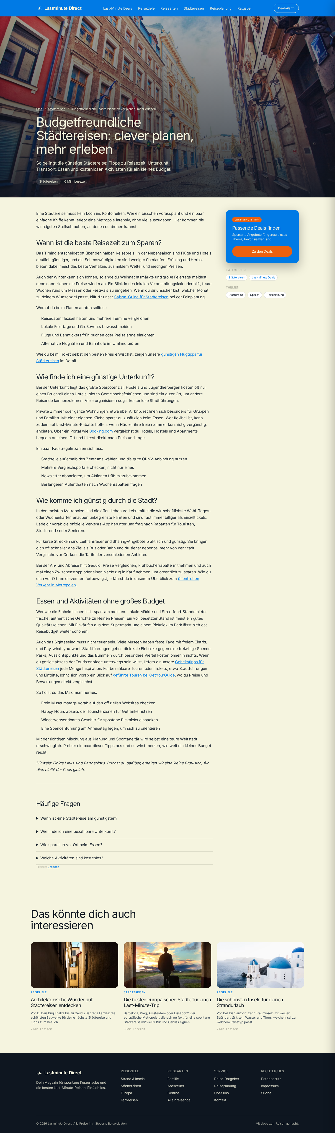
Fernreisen (129, 1100)
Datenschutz (271, 1079)
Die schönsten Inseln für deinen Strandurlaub (250, 1002)
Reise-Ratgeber (226, 1079)
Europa (126, 1093)
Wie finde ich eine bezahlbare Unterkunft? (78, 831)
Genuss (174, 1093)
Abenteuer (176, 1086)
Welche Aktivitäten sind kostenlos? (71, 858)
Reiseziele (146, 8)
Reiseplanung (221, 8)
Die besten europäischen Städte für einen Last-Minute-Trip (167, 1002)
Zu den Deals (262, 251)
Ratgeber (244, 8)
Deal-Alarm (286, 8)
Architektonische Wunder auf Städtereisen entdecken (62, 1002)
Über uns (221, 1093)
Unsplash (53, 866)
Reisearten (169, 8)
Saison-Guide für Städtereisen (141, 297)
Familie (173, 1079)
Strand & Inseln (133, 1079)
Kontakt (220, 1100)
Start (39, 109)
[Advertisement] (173, 73)
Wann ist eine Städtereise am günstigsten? (78, 818)
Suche (266, 1093)
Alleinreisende (179, 1100)
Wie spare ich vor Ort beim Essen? (71, 844)
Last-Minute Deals (117, 8)
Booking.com (101, 431)
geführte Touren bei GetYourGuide (144, 675)
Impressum (270, 1086)
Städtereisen (194, 8)
